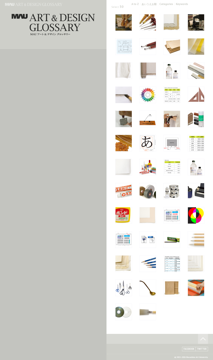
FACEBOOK (189, 349)
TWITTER (202, 349)
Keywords (182, 4)
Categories (166, 4)
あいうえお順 (149, 4)
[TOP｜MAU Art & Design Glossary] (33, 5)
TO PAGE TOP (203, 339)
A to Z (135, 4)
